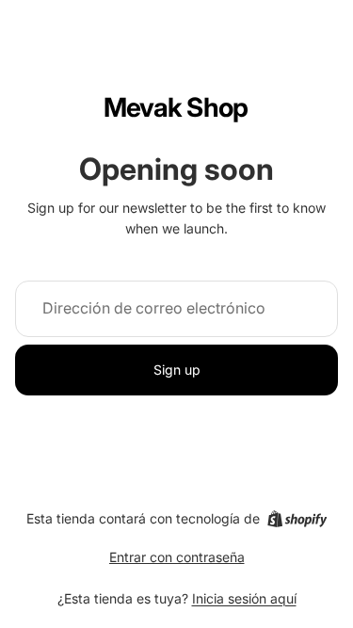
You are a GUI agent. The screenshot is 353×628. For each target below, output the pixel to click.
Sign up (177, 370)
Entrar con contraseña (177, 557)
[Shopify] (297, 518)
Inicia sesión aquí (244, 598)
